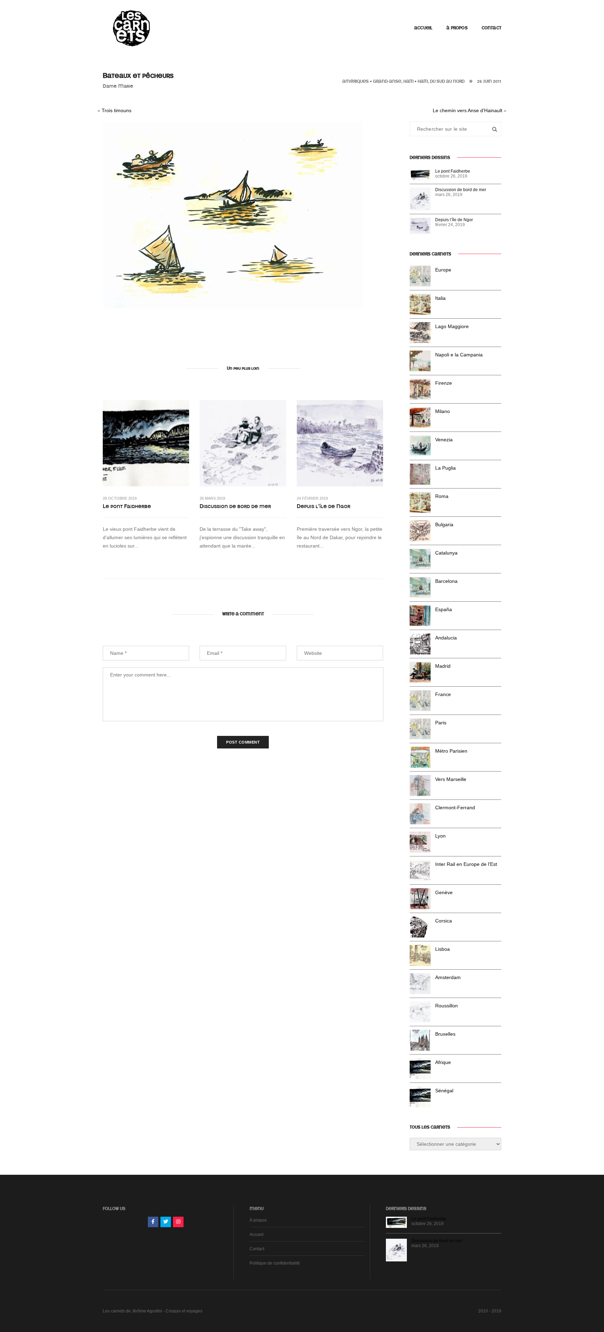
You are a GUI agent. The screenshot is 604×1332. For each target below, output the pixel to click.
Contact (491, 28)
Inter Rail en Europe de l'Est (466, 864)
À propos (456, 28)
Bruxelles (445, 1034)
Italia (440, 298)
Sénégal (444, 1090)
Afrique (443, 1062)
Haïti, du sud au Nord (441, 81)
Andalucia (446, 637)
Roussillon (446, 1005)
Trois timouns (116, 110)
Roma (441, 496)
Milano (442, 411)
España (443, 609)
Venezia (444, 439)
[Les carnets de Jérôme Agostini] (131, 27)
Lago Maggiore (452, 326)
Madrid (443, 666)
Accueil (423, 28)
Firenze (443, 383)
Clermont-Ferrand (455, 807)
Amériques (355, 81)
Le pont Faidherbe (127, 506)
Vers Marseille (450, 779)
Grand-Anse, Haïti (393, 81)
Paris (440, 722)
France (443, 694)
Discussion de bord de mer (235, 506)
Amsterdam (448, 977)
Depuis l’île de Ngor (323, 506)
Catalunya (446, 553)
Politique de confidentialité (275, 1263)
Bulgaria (444, 524)
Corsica (443, 921)
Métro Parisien (451, 751)
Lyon (440, 836)
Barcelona (446, 581)
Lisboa (442, 949)
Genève (444, 892)
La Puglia (445, 468)
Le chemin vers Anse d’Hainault (467, 110)
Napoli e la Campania (459, 354)
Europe (443, 270)
